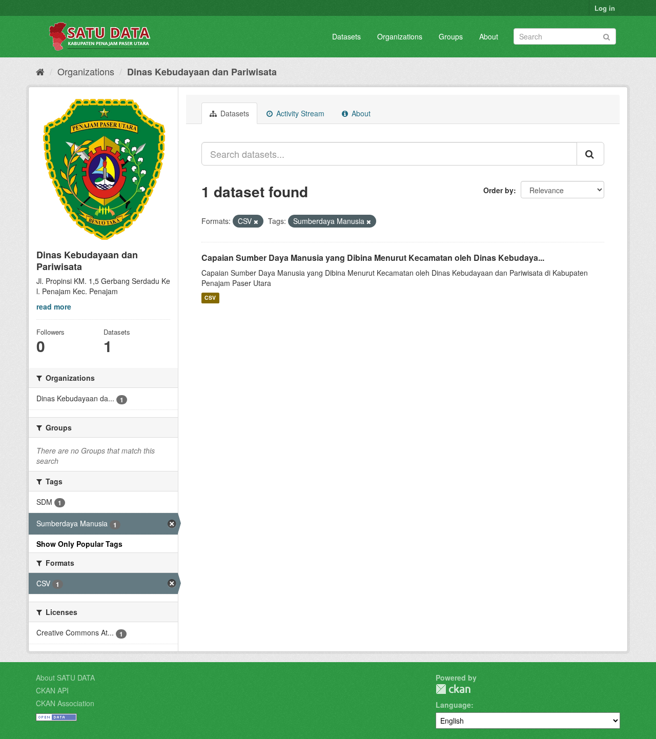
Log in (604, 8)
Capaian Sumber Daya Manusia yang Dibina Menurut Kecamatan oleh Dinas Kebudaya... (372, 257)
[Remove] (256, 221)
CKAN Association (65, 703)
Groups (451, 36)
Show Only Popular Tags (79, 544)
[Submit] (606, 35)
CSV (210, 298)
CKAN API (52, 690)
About (488, 36)
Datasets (346, 36)
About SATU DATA (65, 677)
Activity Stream (299, 113)
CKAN (453, 689)
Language (453, 705)
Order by (498, 190)
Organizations (399, 36)
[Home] (40, 71)
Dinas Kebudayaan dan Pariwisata (202, 71)
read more (53, 306)
